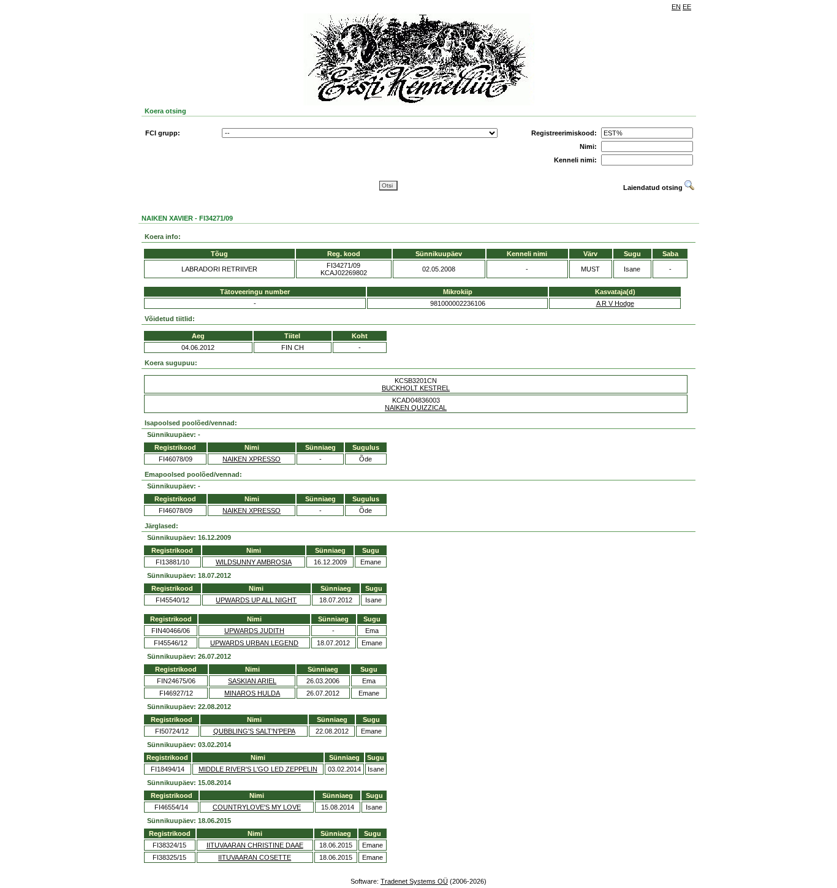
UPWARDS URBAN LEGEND (254, 643)
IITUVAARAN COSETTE (254, 857)
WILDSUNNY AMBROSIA (254, 562)
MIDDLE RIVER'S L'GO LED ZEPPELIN (258, 769)
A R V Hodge (615, 303)
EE (687, 6)
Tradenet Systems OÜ (414, 881)
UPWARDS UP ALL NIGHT (256, 600)
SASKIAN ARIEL (252, 681)
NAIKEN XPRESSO (251, 459)
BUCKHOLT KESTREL (416, 388)
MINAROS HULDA (252, 693)
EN (676, 6)
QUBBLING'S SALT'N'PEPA (254, 731)
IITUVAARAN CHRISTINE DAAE (254, 845)
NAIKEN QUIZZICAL (416, 407)
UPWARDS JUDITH (254, 630)
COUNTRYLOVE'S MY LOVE (257, 807)
